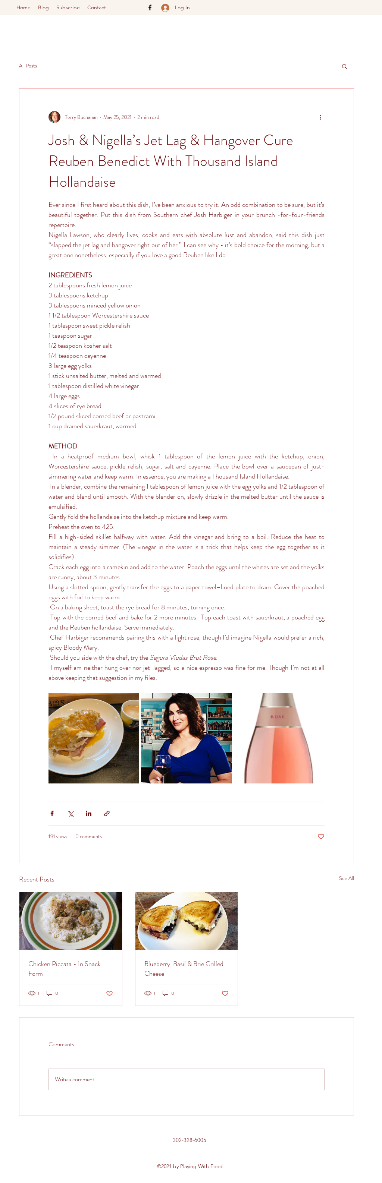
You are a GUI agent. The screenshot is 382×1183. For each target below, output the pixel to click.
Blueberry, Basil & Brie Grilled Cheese (183, 968)
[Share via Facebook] (52, 813)
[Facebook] (150, 7)
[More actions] (320, 117)
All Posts (28, 65)
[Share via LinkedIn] (88, 813)
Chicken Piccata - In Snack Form (64, 968)
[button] (344, 66)
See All (346, 878)
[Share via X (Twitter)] (70, 813)
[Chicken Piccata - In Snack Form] (70, 921)
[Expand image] (93, 738)
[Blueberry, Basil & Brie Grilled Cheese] (186, 921)
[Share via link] (106, 813)
